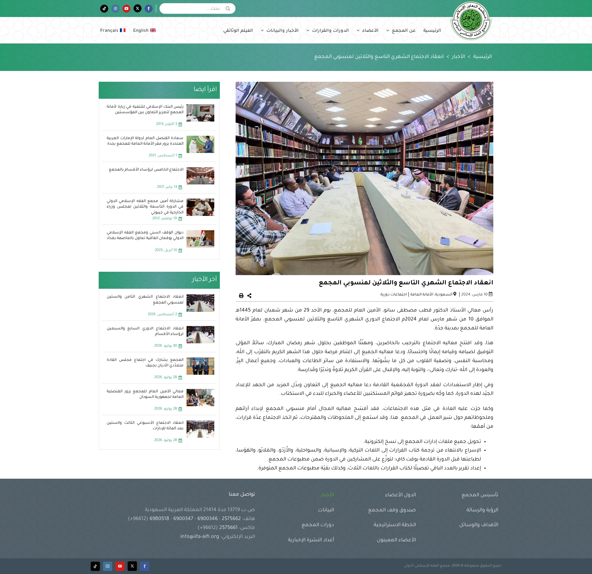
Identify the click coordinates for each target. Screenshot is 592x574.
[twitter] (132, 566)
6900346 (207, 519)
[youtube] (120, 566)
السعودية (443, 295)
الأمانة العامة (421, 295)
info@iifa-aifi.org (199, 537)
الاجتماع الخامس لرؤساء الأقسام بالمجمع (146, 170)
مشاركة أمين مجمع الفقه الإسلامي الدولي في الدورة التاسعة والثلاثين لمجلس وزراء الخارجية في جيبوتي (145, 207)
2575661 (228, 528)
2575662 (231, 519)
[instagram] (107, 566)
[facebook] (144, 566)
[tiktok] (95, 566)
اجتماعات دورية (393, 295)
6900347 (183, 519)
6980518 (159, 519)
